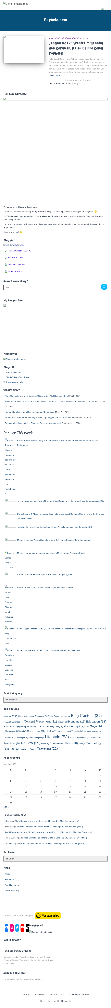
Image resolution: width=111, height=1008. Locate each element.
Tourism (24, 749)
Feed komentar (12, 885)
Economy (76, 721)
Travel (33, 749)
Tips (14, 748)
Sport (81, 744)
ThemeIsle (66, 1001)
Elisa (7, 821)
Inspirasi (78, 731)
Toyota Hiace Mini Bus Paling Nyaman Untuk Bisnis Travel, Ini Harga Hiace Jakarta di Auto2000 (60, 501)
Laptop (40, 738)
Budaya (7, 722)
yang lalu (74, 83)
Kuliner (32, 738)
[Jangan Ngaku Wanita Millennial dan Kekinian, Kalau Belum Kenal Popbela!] (23, 49)
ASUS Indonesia (27, 716)
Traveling (47, 748)
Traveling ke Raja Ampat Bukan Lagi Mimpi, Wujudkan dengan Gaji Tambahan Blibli (55, 527)
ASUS (16, 716)
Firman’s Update (13, 372)
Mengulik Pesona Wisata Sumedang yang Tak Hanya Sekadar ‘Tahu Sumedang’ (53, 540)
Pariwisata (95, 738)
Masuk (8, 874)
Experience (47, 726)
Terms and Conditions (79, 994)
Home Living (65, 731)
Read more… (55, 75)
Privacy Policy (57, 994)
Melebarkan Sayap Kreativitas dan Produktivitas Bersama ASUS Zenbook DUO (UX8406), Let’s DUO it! (52, 401)
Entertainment (67, 38)
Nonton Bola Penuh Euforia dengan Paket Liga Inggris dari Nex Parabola (38, 417)
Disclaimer (39, 994)
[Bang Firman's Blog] (16, 5)
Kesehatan (9, 737)
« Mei (6, 807)
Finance (70, 726)
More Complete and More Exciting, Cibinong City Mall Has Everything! (37, 396)
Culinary (62, 722)
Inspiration (89, 731)
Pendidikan (11, 743)
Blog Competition (63, 716)
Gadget (83, 726)
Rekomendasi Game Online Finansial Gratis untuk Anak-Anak (33, 423)
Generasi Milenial (17, 731)
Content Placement (40, 721)
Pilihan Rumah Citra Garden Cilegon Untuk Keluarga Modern (45, 587)
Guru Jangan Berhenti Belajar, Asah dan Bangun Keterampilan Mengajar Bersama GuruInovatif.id (61, 629)
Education (96, 721)
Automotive (41, 716)
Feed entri (9, 879)
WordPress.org (12, 890)
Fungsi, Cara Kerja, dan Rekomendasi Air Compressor (30, 412)
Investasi (98, 731)
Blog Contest (54, 38)
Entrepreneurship (29, 726)
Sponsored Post (63, 743)
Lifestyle (78, 38)
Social (45, 744)
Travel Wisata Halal (14, 382)
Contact (25, 994)
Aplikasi (7, 716)
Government (36, 731)
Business (17, 722)
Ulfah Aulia (10, 843)
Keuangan (22, 738)
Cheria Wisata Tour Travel (17, 377)
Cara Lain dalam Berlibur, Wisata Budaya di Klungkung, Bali (44, 574)
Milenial (74, 738)
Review (85, 38)
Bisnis (52, 716)
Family (58, 727)
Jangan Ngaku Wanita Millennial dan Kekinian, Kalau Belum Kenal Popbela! (76, 48)
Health (51, 731)
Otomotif (84, 738)
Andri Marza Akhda (13, 832)
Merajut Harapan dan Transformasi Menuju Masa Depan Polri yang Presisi (51, 553)
